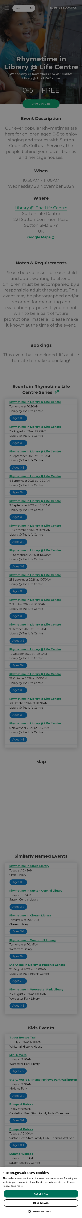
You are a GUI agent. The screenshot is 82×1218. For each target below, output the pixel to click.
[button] (41, 1211)
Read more (16, 1185)
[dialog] (41, 1192)
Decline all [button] (41, 1203)
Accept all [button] (41, 1193)
